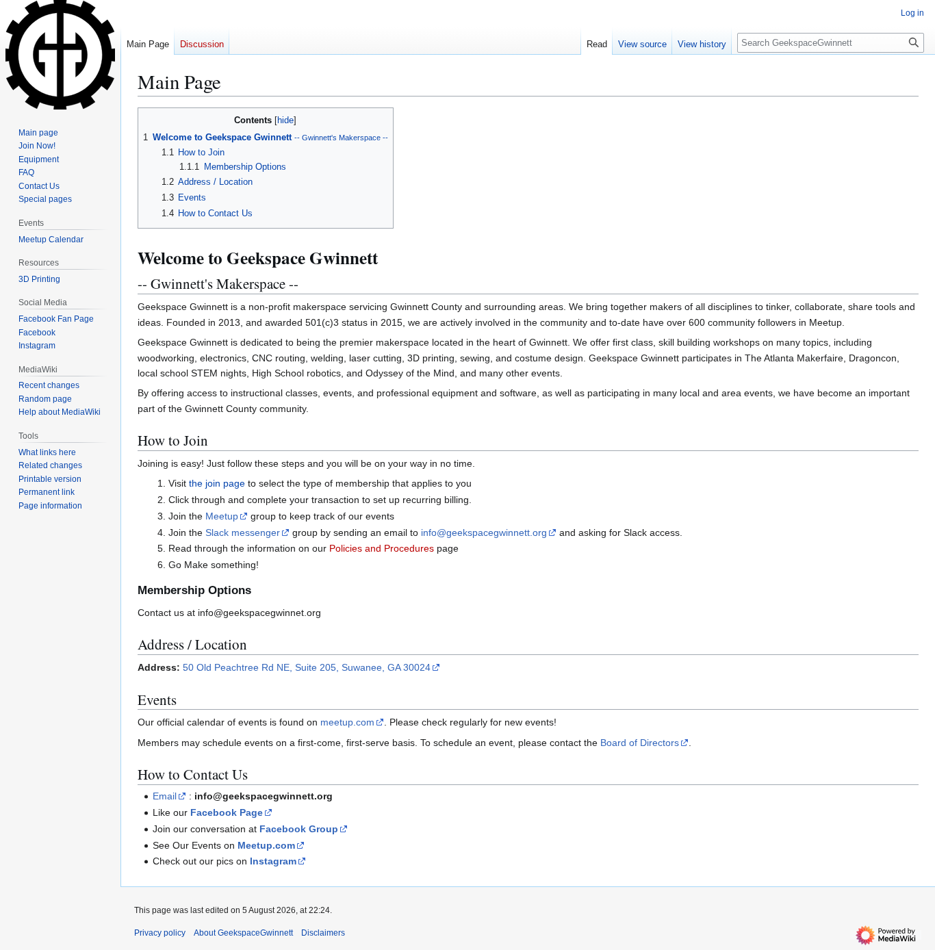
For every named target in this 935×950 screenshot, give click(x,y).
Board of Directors (639, 742)
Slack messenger (242, 532)
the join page (217, 483)
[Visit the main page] (60, 55)
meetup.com (347, 722)
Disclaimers (323, 933)
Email (165, 796)
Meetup (221, 516)
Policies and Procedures (381, 548)
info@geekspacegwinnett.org (484, 532)
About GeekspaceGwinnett (243, 933)
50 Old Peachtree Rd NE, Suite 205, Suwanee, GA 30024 (307, 667)
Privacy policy (159, 933)
